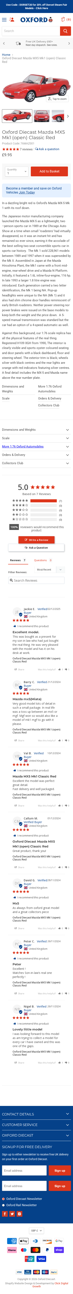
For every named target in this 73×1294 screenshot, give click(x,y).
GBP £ (34, 1230)
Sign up (60, 1170)
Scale (6, 398)
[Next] (69, 43)
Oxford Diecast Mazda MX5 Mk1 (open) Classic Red (36, 660)
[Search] (65, 31)
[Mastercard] (36, 1273)
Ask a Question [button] (38, 547)
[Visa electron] (27, 1273)
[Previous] (4, 43)
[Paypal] (53, 1273)
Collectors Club (48, 405)
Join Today (27, 192)
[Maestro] (45, 1273)
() (69, 19)
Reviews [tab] (15, 560)
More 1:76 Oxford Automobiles (49, 389)
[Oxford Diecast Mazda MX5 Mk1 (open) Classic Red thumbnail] (17, 116)
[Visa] (19, 1273)
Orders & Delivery (49, 398)
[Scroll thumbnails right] (67, 116)
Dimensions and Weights (13, 389)
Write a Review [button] (38, 540)
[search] (31, 31)
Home (6, 55)
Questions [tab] (40, 560)
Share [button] (20, 669)
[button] (60, 669)
